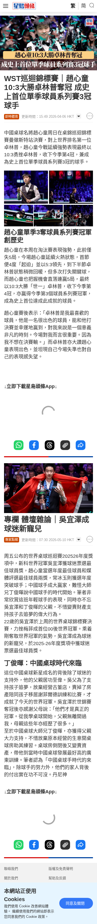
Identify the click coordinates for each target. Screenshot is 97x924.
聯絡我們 (11, 869)
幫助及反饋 (57, 878)
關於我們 (11, 878)
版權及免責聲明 (60, 869)
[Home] (24, 5)
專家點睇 (11, 539)
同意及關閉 (75, 903)
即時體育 (11, 116)
